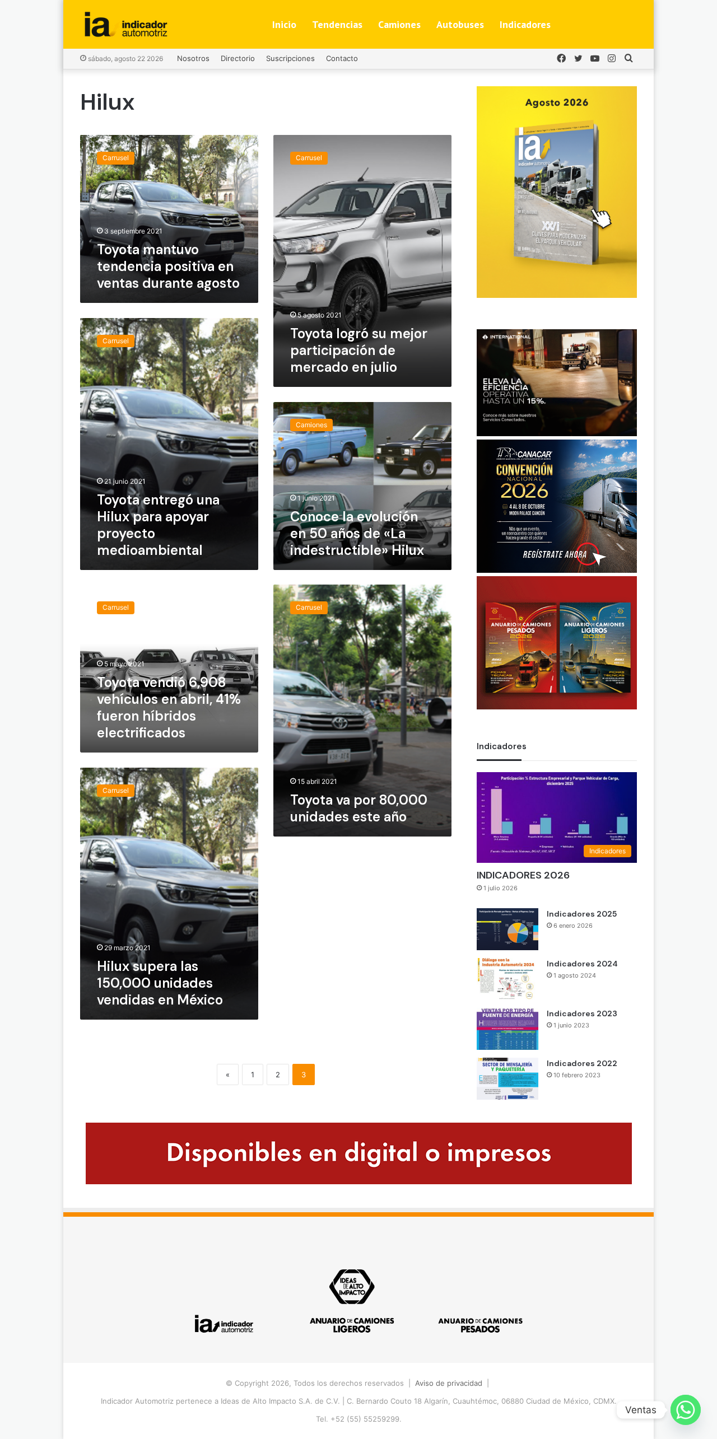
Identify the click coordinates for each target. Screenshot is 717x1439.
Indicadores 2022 (582, 1063)
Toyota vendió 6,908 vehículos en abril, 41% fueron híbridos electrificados (169, 707)
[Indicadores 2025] (507, 929)
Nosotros (193, 58)
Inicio (284, 24)
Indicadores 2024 (582, 964)
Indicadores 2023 (582, 1013)
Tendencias (337, 24)
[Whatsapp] (686, 1410)
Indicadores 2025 (582, 914)
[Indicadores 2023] (507, 1029)
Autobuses (460, 24)
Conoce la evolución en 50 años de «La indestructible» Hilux (357, 533)
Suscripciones (290, 58)
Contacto (342, 58)
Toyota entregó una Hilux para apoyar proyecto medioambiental (158, 525)
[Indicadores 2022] (507, 1079)
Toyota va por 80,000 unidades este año (358, 808)
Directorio (238, 58)
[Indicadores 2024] (507, 979)
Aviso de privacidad (448, 1383)
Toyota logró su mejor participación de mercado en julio (358, 350)
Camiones (399, 24)
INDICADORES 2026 (523, 875)
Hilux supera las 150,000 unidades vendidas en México (160, 982)
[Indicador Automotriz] (126, 24)
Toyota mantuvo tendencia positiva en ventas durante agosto (168, 266)
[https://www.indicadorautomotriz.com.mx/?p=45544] (557, 295)
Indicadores (525, 24)
